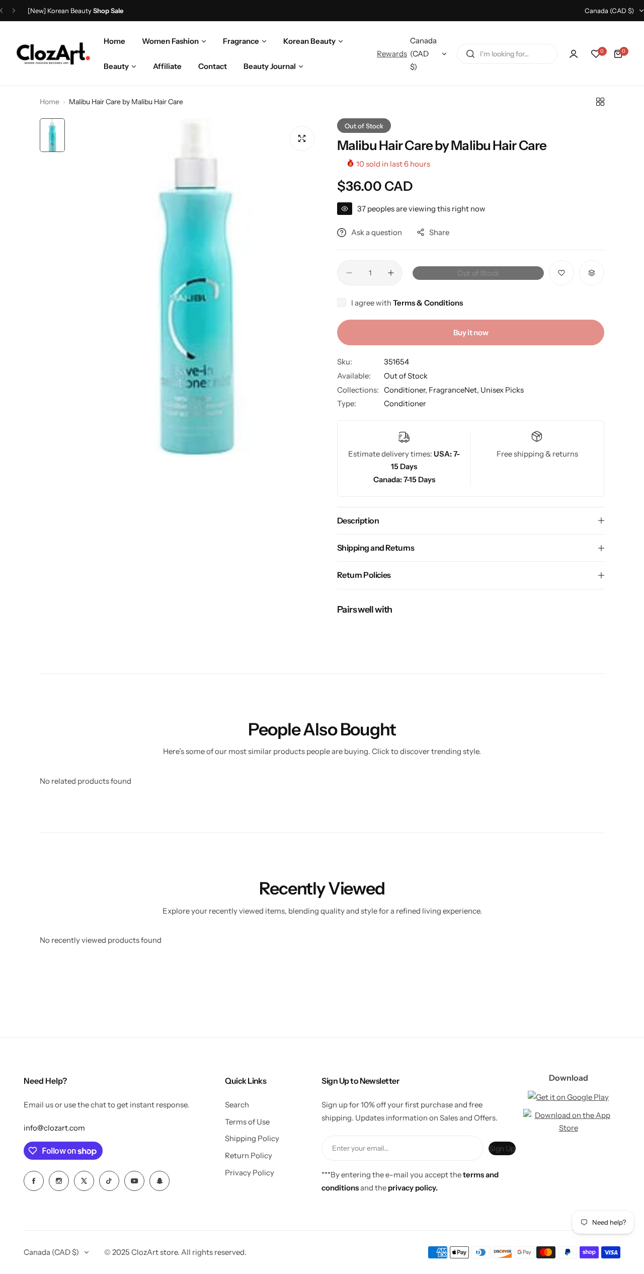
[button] (1, 11)
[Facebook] (34, 1181)
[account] (573, 54)
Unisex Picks (502, 390)
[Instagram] (59, 1181)
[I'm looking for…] (470, 54)
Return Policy (248, 1155)
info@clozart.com (54, 1128)
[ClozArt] (53, 53)
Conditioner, (406, 390)
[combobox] (507, 54)
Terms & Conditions (428, 303)
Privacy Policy (249, 1172)
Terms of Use (247, 1122)
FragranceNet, (454, 390)
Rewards (392, 53)
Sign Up (502, 1148)
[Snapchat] (159, 1181)
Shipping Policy (252, 1138)
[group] (196, 286)
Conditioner (405, 403)
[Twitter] (84, 1181)
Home (49, 101)
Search (237, 1104)
